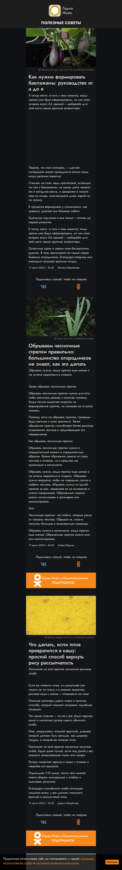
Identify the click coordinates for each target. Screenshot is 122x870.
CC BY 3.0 (67, 338)
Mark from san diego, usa (51, 69)
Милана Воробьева (68, 267)
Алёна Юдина (66, 545)
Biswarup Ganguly (54, 637)
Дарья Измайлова (68, 803)
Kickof (59, 338)
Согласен (112, 861)
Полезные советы (61, 23)
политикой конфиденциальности (57, 863)
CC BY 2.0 (67, 69)
